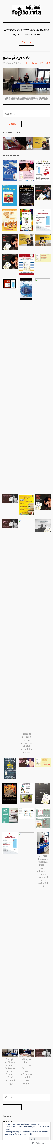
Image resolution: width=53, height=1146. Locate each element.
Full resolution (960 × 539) (36, 63)
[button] (14, 143)
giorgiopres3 (16, 57)
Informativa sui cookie (23, 1134)
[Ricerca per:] (26, 113)
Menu (25, 42)
